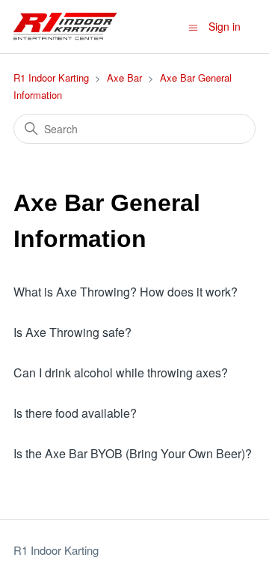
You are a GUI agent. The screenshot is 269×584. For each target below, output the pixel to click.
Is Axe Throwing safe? (72, 332)
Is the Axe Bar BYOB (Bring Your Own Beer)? (132, 453)
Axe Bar (124, 77)
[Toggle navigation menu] (193, 26)
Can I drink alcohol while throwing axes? (120, 372)
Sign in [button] (224, 26)
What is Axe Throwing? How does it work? (125, 291)
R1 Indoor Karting (51, 77)
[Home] (65, 26)
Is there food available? (75, 413)
